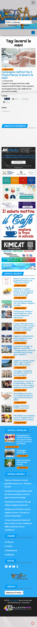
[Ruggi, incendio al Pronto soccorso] (7, 408)
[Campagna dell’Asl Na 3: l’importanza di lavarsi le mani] (18, 57)
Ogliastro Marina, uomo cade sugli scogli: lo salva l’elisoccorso (23, 362)
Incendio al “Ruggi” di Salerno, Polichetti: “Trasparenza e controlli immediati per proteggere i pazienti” (24, 350)
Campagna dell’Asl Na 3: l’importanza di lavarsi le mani (17, 75)
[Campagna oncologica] (10, 453)
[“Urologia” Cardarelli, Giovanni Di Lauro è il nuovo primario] (7, 373)
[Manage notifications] (32, 623)
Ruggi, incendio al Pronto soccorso (21, 406)
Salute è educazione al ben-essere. (23, 462)
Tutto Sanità (13, 600)
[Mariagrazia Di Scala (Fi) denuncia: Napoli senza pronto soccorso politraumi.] (10, 438)
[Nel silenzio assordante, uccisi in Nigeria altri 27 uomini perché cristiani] (7, 418)
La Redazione (8, 81)
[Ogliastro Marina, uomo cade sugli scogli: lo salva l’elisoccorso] (7, 363)
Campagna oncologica (21, 451)
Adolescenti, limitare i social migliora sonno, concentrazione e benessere (23, 314)
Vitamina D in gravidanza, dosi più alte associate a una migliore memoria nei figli (23, 291)
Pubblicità (9, 554)
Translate (25, 25)
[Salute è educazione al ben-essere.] (10, 463)
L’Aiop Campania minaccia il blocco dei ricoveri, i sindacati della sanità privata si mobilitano (24, 326)
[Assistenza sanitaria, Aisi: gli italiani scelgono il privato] (7, 304)
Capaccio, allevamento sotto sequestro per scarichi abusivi (23, 338)
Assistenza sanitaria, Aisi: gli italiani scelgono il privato (24, 303)
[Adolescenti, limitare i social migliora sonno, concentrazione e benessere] (7, 314)
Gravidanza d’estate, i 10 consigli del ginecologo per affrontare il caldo (23, 396)
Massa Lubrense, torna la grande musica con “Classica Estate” (24, 280)
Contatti (8, 546)
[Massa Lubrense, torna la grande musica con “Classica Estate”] (7, 281)
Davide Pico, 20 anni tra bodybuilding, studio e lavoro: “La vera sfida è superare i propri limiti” (23, 384)
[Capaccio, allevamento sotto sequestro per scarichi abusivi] (7, 339)
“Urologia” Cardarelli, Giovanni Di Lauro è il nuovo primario (22, 373)
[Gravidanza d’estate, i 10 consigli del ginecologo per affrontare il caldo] (7, 396)
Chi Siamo (9, 542)
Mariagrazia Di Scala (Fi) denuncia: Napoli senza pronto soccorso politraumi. (24, 439)
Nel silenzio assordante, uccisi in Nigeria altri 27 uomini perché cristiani (24, 417)
